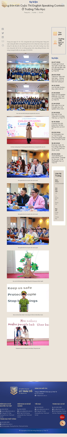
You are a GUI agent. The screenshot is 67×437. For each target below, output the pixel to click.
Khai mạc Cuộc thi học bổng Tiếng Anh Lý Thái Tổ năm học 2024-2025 (58, 147)
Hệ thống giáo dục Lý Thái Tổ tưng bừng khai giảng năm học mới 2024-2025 (58, 136)
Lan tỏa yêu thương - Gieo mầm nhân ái (59, 88)
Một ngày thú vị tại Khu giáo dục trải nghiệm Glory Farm (58, 107)
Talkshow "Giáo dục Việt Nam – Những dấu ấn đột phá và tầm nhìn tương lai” (58, 79)
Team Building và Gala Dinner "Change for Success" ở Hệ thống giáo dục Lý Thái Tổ (58, 159)
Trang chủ (27, 12)
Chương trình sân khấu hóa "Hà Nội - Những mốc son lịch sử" (58, 126)
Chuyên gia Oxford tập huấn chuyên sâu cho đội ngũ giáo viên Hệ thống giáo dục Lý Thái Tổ (59, 67)
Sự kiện (34, 12)
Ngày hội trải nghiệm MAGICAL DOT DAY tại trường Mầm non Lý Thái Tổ (58, 97)
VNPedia (37, 432)
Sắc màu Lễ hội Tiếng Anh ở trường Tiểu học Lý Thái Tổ (58, 116)
